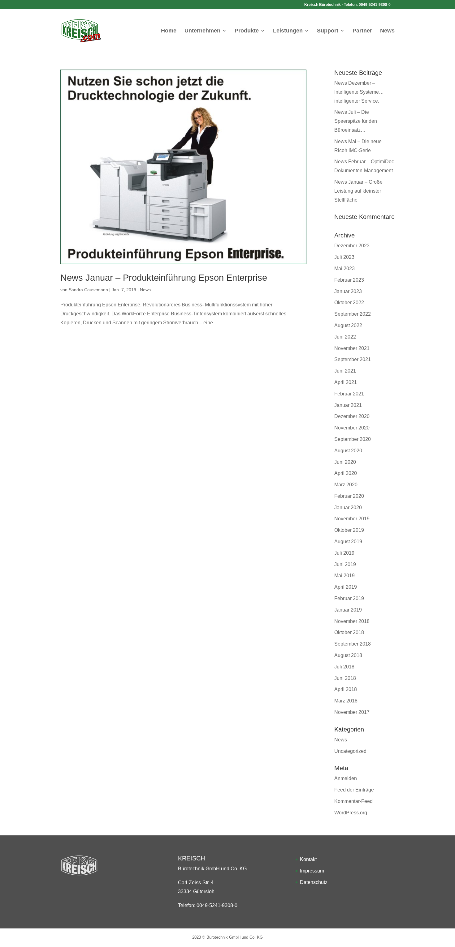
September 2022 (352, 314)
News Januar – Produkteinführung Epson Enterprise (163, 278)
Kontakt (308, 859)
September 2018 (352, 643)
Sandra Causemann (88, 289)
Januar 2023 (348, 291)
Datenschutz (313, 882)
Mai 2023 (344, 268)
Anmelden (345, 778)
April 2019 (345, 587)
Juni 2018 (345, 678)
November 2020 (352, 427)
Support (327, 31)
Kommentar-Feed (353, 801)
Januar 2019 (348, 609)
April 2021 (345, 382)
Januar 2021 (348, 405)
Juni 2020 (345, 462)
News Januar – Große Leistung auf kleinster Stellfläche (358, 191)
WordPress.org (350, 812)
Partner (362, 31)
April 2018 (345, 689)
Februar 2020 (349, 496)
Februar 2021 (349, 393)
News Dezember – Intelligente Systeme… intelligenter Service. (359, 92)
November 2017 (352, 712)
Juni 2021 (345, 370)
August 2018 (348, 655)
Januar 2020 (348, 507)
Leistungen (288, 31)
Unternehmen (202, 31)
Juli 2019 (344, 553)
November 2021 (352, 348)
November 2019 (352, 518)
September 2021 (352, 359)
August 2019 (348, 541)
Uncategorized (350, 751)
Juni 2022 (345, 336)
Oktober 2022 (349, 302)
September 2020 (352, 439)
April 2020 (345, 473)
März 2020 (346, 484)
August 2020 (348, 450)
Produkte (247, 31)
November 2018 (352, 621)
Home (168, 31)
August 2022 (348, 325)
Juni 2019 (345, 564)
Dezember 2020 (352, 416)
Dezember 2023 (352, 245)
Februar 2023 (349, 280)
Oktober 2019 (349, 530)
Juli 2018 (344, 666)
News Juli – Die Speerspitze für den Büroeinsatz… (355, 121)
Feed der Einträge (354, 789)
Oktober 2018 (349, 632)
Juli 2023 (344, 257)
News (387, 31)
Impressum (312, 870)
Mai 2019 (344, 575)
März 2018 (346, 700)
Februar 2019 (349, 598)
